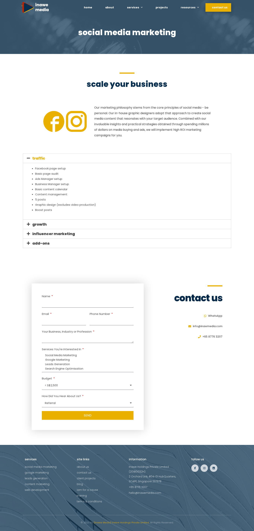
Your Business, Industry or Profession (67, 331)
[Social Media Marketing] (87, 355)
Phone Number (100, 314)
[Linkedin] (213, 468)
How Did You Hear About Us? (62, 396)
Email (46, 314)
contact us (219, 7)
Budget (47, 378)
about (109, 7)
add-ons (41, 243)
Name (46, 296)
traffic (38, 158)
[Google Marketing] (87, 359)
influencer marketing (53, 233)
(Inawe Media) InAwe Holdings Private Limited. (121, 522)
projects (162, 7)
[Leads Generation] (87, 364)
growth (39, 224)
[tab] (127, 158)
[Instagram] (204, 468)
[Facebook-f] (195, 468)
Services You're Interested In (62, 349)
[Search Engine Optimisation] (87, 368)
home (88, 7)
